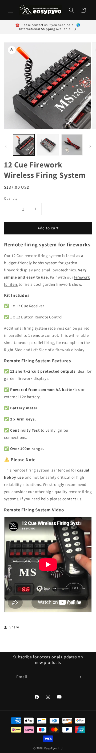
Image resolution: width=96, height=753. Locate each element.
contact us (71, 498)
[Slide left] (6, 146)
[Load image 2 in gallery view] (47, 144)
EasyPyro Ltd (53, 748)
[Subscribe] (79, 677)
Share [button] (14, 627)
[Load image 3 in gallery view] (72, 144)
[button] (11, 10)
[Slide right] (90, 146)
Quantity (10, 198)
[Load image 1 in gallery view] (23, 144)
